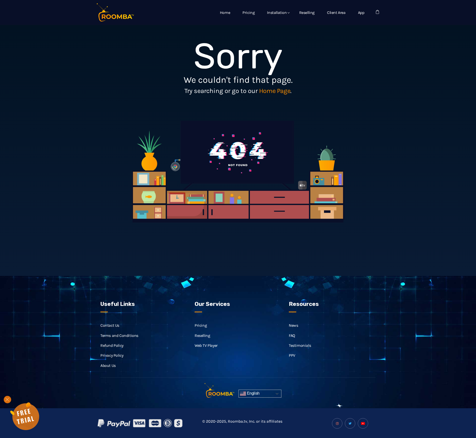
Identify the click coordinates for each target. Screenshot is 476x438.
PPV (292, 355)
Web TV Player (206, 345)
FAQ (292, 335)
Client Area (336, 12)
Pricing (248, 12)
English (253, 393)
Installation (277, 12)
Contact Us (109, 325)
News (293, 325)
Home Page (274, 91)
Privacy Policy (111, 355)
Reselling (307, 12)
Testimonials (300, 345)
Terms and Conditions (119, 335)
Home (225, 12)
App (361, 12)
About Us (108, 365)
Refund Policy (111, 345)
